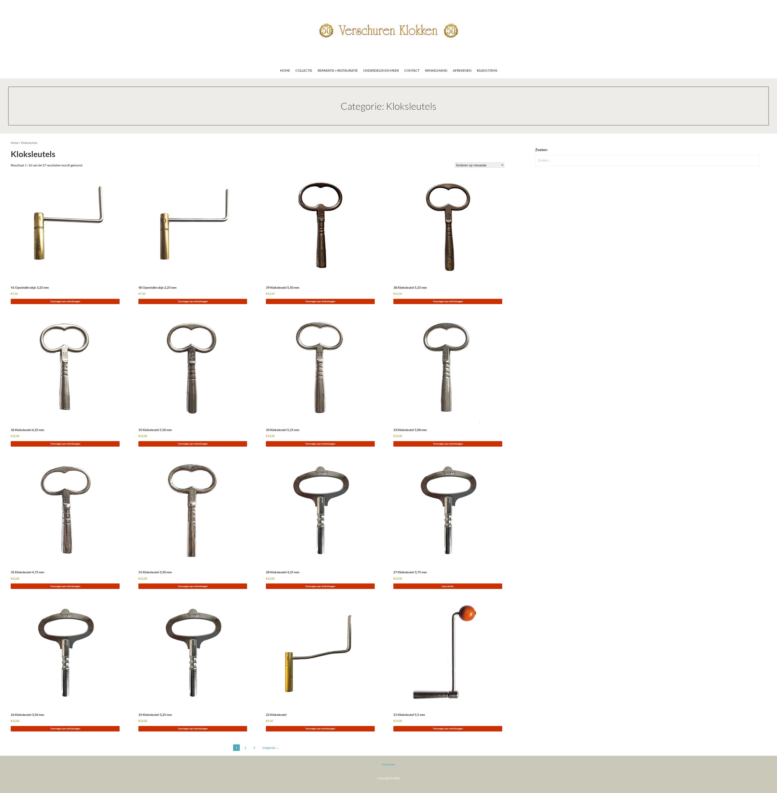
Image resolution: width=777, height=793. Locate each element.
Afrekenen (462, 70)
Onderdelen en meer (381, 70)
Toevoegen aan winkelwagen (65, 301)
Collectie (303, 70)
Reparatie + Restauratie (338, 70)
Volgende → (270, 747)
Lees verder (448, 586)
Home (285, 70)
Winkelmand (436, 70)
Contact (411, 70)
